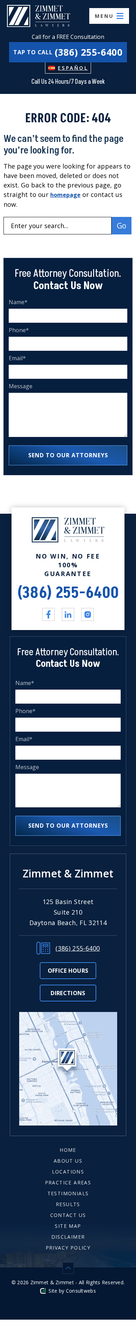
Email (17, 358)
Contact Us (68, 1215)
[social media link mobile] (48, 614)
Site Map (68, 1226)
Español (73, 67)
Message (20, 386)
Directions (68, 993)
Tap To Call (68, 52)
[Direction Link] (68, 1016)
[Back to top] (68, 1268)
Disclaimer (68, 1236)
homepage (65, 195)
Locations (68, 1171)
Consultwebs (81, 1290)
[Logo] (38, 16)
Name (18, 302)
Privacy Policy (68, 1247)
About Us (68, 1160)
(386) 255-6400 (68, 593)
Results (68, 1204)
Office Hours (68, 970)
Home (68, 1150)
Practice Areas (68, 1182)
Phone (19, 330)
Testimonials (68, 1193)
